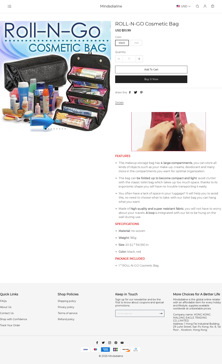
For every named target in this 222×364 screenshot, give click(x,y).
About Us (5, 307)
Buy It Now (151, 79)
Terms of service (68, 313)
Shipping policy (67, 301)
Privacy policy (66, 307)
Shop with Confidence (13, 319)
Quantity (120, 52)
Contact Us (7, 313)
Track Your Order (10, 325)
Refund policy (66, 319)
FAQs (3, 301)
